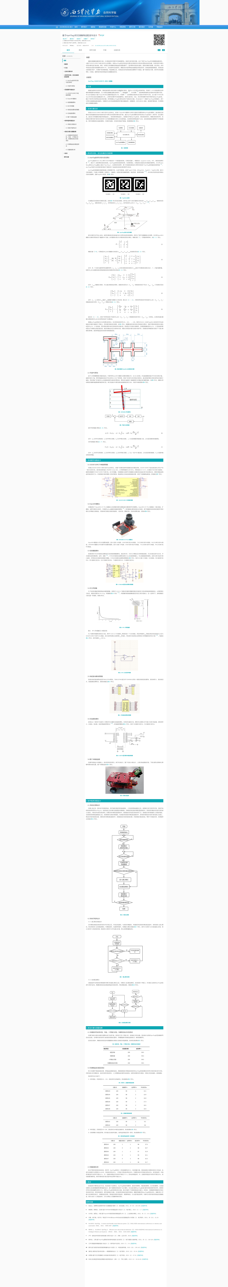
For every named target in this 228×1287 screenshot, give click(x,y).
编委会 (93, 27)
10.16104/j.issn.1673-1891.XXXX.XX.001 (105, 45)
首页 (76, 27)
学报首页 (160, 27)
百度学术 (144, 1205)
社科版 (150, 27)
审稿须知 (123, 27)
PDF (102, 35)
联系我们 (142, 27)
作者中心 (113, 27)
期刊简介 (84, 27)
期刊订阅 (132, 27)
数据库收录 (102, 27)
